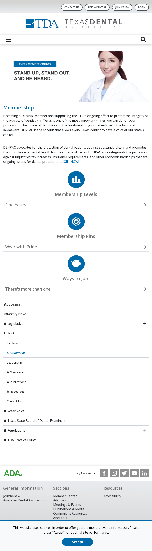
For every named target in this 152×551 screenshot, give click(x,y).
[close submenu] (145, 333)
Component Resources (70, 513)
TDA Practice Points (22, 440)
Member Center (65, 496)
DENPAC (10, 333)
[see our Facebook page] (104, 473)
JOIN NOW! (71, 161)
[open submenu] (145, 323)
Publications (18, 382)
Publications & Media (68, 509)
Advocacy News (15, 314)
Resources (17, 391)
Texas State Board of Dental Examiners (36, 420)
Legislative (15, 323)
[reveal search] (143, 39)
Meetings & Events (67, 504)
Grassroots (18, 372)
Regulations (16, 430)
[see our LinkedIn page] (144, 473)
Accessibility (112, 496)
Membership (16, 353)
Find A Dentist (97, 7)
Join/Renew (122, 7)
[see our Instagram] (114, 473)
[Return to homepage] (76, 24)
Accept (78, 542)
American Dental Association (24, 500)
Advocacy (12, 304)
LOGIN (141, 7)
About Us (60, 518)
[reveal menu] (8, 39)
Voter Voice (15, 411)
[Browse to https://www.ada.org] (13, 473)
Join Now (13, 343)
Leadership (14, 362)
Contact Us (71, 7)
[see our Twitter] (124, 473)
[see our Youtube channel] (134, 473)
